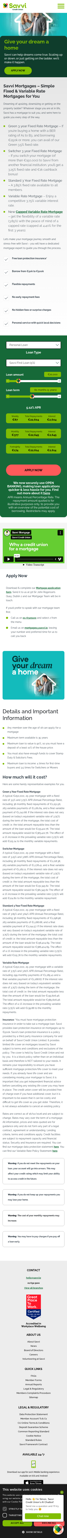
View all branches (33, 1288)
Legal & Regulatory (33, 1388)
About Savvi (33, 1341)
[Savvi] (14, 6)
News (34, 1346)
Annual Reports (33, 1384)
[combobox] (33, 345)
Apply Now (33, 470)
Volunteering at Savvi (33, 1359)
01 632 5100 (33, 1283)
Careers (33, 1354)
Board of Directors (33, 1350)
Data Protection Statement (33, 1414)
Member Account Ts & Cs (33, 1418)
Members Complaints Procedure (33, 1393)
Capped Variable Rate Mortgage (39, 212)
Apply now (18, 70)
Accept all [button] (17, 1523)
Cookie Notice (33, 1435)
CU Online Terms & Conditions (33, 1423)
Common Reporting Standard (33, 1431)
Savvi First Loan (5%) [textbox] (22, 362)
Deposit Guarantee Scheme (33, 1427)
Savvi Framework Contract (34, 1444)
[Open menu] (61, 6)
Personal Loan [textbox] (18, 345)
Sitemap (33, 1397)
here (46, 493)
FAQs (33, 1376)
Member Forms (33, 1380)
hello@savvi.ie (33, 1278)
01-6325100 (29, 617)
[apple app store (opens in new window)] (33, 1482)
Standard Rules (33, 1440)
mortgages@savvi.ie (36, 627)
